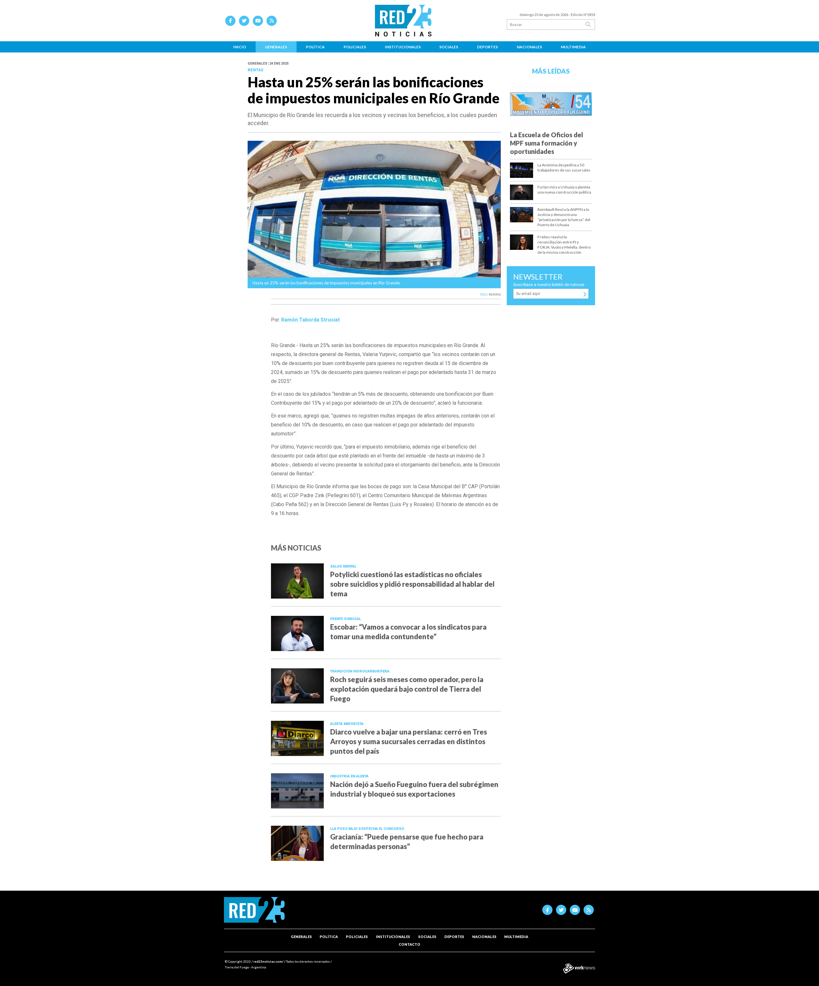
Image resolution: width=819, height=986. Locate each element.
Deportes (487, 46)
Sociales (448, 46)
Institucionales (403, 46)
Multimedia (573, 46)
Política (315, 46)
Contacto (409, 944)
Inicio (239, 46)
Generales (276, 46)
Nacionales (529, 46)
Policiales (355, 46)
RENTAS (495, 294)
